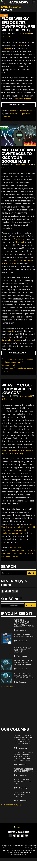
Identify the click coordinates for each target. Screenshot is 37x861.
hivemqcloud (23, 553)
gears (3, 553)
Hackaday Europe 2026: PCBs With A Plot (24, 636)
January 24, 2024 (8, 34)
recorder (11, 331)
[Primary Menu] (34, 2)
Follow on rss (13, 591)
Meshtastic (20, 242)
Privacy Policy (6, 850)
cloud (32, 550)
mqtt (28, 114)
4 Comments (21, 765)
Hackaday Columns (18, 110)
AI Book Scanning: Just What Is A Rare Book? (22, 782)
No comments (21, 641)
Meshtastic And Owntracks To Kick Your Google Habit (18, 156)
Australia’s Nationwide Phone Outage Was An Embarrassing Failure (24, 623)
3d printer (12, 550)
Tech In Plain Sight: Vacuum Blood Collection (22, 794)
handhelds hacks (8, 362)
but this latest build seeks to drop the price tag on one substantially (17, 450)
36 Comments (21, 801)
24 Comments (21, 630)
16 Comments (21, 656)
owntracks (5, 117)
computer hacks (17, 359)
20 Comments (21, 682)
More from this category (11, 687)
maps (10, 368)
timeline (4, 371)
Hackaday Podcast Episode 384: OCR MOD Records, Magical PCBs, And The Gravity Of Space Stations (24, 740)
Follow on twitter (6, 591)
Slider (24, 362)
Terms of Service (16, 850)
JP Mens (20, 45)
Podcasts (31, 110)
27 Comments (21, 669)
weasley (14, 556)
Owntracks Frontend (10, 340)
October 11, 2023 (7, 165)
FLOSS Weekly (14, 114)
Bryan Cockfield (26, 396)
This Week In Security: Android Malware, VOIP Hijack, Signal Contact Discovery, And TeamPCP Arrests (23, 756)
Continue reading (22, 105)
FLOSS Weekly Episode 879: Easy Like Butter (23, 770)
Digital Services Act (29, 850)
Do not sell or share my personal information (18, 852)
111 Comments (21, 788)
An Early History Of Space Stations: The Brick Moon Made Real (24, 676)
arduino (20, 550)
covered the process (21, 99)
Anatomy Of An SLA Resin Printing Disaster (22, 650)
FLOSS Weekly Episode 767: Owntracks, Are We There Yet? (18, 24)
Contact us (16, 591)
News (19, 362)
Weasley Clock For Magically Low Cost (17, 389)
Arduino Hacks (16, 547)
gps (23, 114)
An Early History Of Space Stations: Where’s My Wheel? (23, 663)
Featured (28, 359)
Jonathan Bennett (24, 34)
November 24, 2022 (9, 396)
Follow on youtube (9, 591)
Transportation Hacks (10, 365)
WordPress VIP (22, 854)
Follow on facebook (2, 591)
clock (27, 550)
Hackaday (18, 2)
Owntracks (6, 48)
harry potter (12, 553)
